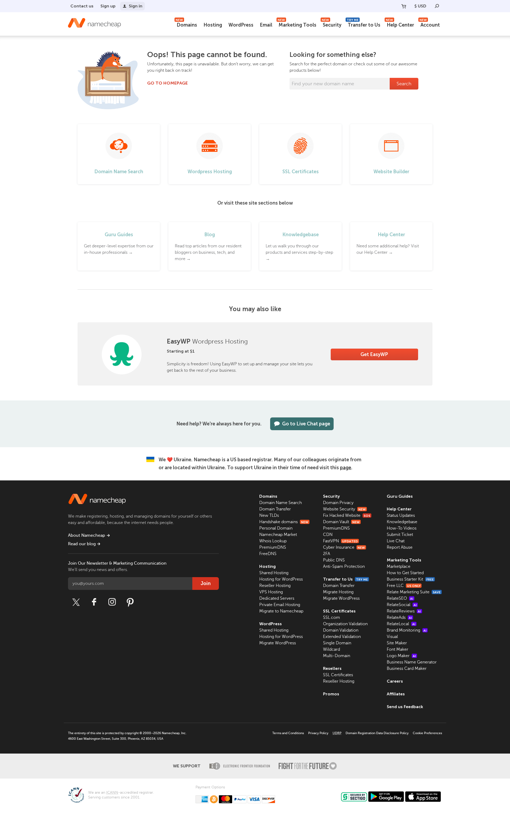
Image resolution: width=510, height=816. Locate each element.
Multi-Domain (336, 655)
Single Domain (337, 643)
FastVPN (340, 541)
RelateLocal (401, 623)
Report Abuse (400, 547)
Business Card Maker (407, 668)
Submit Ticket (400, 534)
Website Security (344, 509)
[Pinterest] (130, 602)
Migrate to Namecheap (281, 611)
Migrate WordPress (277, 643)
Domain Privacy (338, 502)
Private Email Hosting (279, 604)
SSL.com (331, 617)
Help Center (400, 24)
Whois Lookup (273, 541)
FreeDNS (268, 553)
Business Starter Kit (410, 579)
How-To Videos (401, 528)
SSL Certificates (339, 611)
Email (266, 25)
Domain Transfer (275, 509)
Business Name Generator (412, 662)
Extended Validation (342, 636)
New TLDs (269, 515)
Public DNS (334, 560)
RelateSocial (402, 604)
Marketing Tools (297, 24)
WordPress (240, 25)
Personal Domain (275, 528)
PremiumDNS (272, 547)
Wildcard (331, 649)
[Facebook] (94, 602)
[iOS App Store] (423, 796)
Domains (186, 24)
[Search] (437, 6)
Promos (331, 693)
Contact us (82, 6)
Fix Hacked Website (346, 515)
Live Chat (396, 541)
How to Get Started (405, 572)
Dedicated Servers (276, 598)
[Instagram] (112, 602)
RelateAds (399, 617)
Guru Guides (400, 496)
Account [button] (429, 24)
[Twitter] (76, 602)
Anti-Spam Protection (344, 566)
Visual (392, 636)
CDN (328, 534)
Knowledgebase (402, 521)
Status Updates (401, 515)
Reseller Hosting (275, 585)
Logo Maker (401, 655)
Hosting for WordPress (281, 579)
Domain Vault (341, 521)
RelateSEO (400, 598)
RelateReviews (404, 611)
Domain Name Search (280, 502)
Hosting (212, 25)
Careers (395, 681)
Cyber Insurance (344, 547)
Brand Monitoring (407, 630)
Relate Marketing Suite (414, 592)
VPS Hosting (271, 592)
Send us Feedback (405, 706)
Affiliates (396, 693)
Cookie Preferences (427, 733)
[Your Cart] (404, 6)
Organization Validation (345, 623)
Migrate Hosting (338, 592)
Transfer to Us (363, 24)
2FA (326, 553)
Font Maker (397, 649)
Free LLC (403, 585)
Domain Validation (340, 630)
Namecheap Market (278, 534)
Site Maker (397, 643)
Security (331, 24)
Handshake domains (283, 521)
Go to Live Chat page (306, 424)
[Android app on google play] (386, 796)
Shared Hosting (273, 572)
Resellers (332, 668)
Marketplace (398, 566)
